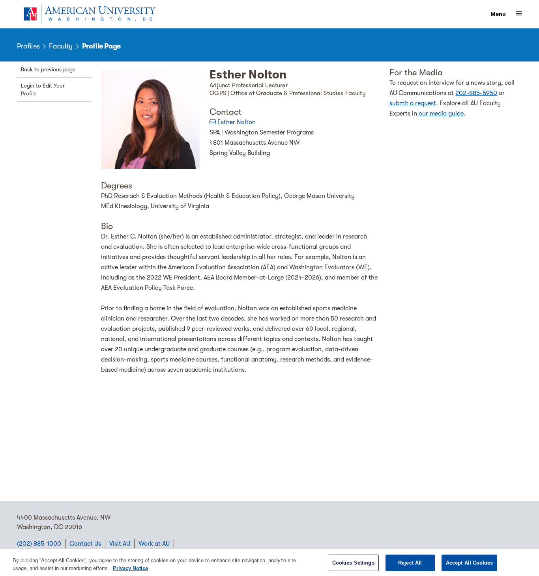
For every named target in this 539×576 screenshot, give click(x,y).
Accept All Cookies (469, 563)
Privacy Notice (130, 568)
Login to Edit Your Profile (43, 89)
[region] (269, 562)
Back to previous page (48, 69)
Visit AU (119, 543)
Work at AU (154, 543)
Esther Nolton (236, 122)
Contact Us (85, 543)
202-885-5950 (476, 93)
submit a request (412, 103)
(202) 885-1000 (39, 543)
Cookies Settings (353, 563)
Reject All (410, 563)
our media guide (441, 113)
